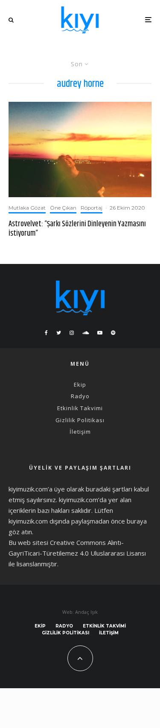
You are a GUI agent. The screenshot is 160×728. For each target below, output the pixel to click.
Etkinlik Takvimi (80, 408)
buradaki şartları (109, 489)
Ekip (80, 384)
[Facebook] (46, 332)
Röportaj (91, 207)
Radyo (80, 396)
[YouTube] (100, 332)
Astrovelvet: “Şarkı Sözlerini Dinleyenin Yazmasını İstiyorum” (77, 229)
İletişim (80, 431)
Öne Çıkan (63, 207)
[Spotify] (113, 332)
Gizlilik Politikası (80, 420)
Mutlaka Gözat (27, 207)
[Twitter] (58, 332)
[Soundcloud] (85, 332)
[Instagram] (71, 332)
